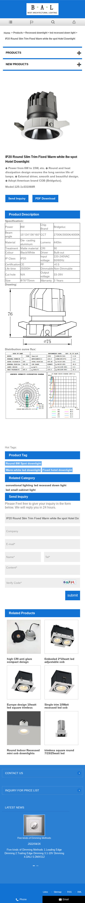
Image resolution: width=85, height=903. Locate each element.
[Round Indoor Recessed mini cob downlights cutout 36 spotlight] (23, 728)
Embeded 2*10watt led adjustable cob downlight (59, 660)
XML (79, 892)
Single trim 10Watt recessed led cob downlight (56, 706)
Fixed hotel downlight (57, 470)
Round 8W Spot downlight (23, 463)
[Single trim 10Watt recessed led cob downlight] (61, 682)
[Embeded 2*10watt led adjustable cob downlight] (61, 637)
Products (18, 32)
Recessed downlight (36, 32)
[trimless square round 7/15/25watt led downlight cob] (61, 728)
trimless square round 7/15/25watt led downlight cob (59, 752)
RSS (69, 892)
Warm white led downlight (23, 470)
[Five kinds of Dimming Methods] (34, 825)
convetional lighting (19, 485)
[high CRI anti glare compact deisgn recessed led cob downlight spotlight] (23, 637)
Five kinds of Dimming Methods (34, 838)
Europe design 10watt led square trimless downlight (21, 706)
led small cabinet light (21, 489)
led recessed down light (62, 32)
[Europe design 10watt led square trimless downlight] (23, 682)
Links (45, 892)
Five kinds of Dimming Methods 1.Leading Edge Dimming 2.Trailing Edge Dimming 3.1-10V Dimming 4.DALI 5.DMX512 (34, 853)
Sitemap (57, 892)
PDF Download (45, 198)
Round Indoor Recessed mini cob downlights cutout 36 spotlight (23, 752)
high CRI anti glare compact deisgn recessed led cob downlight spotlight (20, 660)
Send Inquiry (17, 198)
